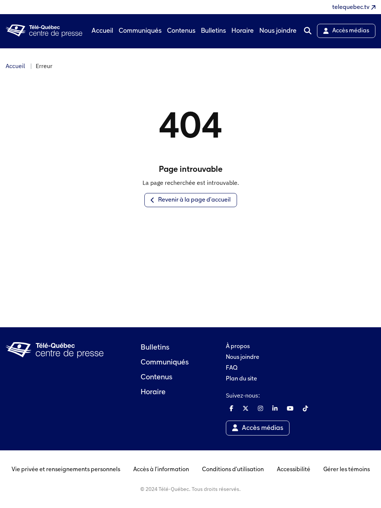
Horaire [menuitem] (242, 31)
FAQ (231, 368)
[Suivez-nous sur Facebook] (231, 408)
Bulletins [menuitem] (213, 31)
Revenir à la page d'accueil (194, 200)
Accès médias (262, 428)
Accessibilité (293, 469)
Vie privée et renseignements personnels (66, 469)
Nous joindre (242, 357)
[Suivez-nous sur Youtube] (290, 408)
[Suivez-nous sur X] (245, 408)
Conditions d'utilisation (233, 469)
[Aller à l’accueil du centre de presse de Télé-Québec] (44, 31)
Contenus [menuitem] (181, 31)
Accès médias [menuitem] (350, 30)
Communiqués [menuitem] (140, 31)
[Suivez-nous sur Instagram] (260, 408)
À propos (238, 346)
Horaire (153, 392)
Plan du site (241, 379)
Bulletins (155, 347)
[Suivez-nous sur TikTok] (305, 408)
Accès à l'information (161, 469)
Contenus (156, 377)
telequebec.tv (350, 7)
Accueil (15, 66)
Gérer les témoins (346, 469)
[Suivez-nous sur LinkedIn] (275, 408)
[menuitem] (307, 30)
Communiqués (165, 362)
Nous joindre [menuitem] (278, 31)
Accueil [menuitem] (102, 31)
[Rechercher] (307, 30)
